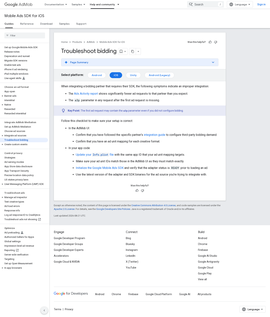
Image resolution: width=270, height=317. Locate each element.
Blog (128, 238)
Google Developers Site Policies (113, 209)
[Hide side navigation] (44, 310)
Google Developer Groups (68, 244)
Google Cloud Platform (159, 294)
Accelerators (61, 255)
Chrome (202, 244)
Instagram (132, 249)
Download (46, 23)
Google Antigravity (208, 261)
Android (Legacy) (159, 75)
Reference (27, 23)
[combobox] (205, 4)
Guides (9, 23)
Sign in (261, 4)
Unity (133, 75)
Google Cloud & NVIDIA (67, 261)
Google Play (205, 273)
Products (77, 42)
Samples (77, 4)
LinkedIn (130, 255)
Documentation (54, 4)
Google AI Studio (207, 255)
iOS (116, 75)
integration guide (154, 135)
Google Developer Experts (69, 249)
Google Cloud (205, 267)
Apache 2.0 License (64, 209)
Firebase (203, 249)
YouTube (131, 267)
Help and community (102, 4)
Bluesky (130, 244)
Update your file (95, 154)
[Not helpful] (215, 42)
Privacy (69, 309)
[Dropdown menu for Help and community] (119, 4)
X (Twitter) (132, 261)
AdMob (26, 4)
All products (204, 294)
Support (81, 23)
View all (202, 279)
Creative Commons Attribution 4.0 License (153, 205)
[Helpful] (210, 42)
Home (64, 42)
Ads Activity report (86, 93)
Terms (57, 309)
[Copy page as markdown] (132, 51)
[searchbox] (24, 35)
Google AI (184, 294)
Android (97, 75)
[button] (24, 96)
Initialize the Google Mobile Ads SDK (100, 168)
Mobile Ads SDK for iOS (24, 16)
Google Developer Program (69, 238)
